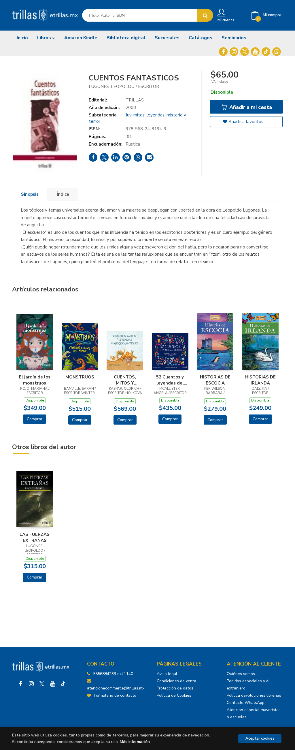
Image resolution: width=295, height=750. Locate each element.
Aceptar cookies (260, 738)
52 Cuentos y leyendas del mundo (170, 380)
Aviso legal (167, 673)
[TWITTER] (244, 51)
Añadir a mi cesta (250, 107)
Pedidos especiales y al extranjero (248, 684)
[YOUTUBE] (255, 51)
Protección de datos (175, 688)
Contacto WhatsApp (245, 702)
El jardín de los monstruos (34, 380)
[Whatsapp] (276, 51)
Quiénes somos (241, 673)
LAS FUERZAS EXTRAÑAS (35, 537)
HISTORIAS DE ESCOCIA (215, 380)
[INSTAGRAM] (234, 51)
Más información (135, 742)
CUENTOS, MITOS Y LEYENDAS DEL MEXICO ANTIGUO (125, 380)
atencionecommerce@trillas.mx (115, 688)
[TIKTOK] (266, 51)
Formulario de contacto (115, 695)
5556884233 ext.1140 (113, 673)
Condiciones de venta (176, 681)
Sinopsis (30, 194)
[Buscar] (205, 15)
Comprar (34, 419)
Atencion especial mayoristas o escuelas (254, 713)
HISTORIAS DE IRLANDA (260, 380)
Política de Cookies (174, 695)
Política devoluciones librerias (254, 695)
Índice (63, 194)
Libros (44, 38)
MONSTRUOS (79, 377)
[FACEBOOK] (223, 51)
